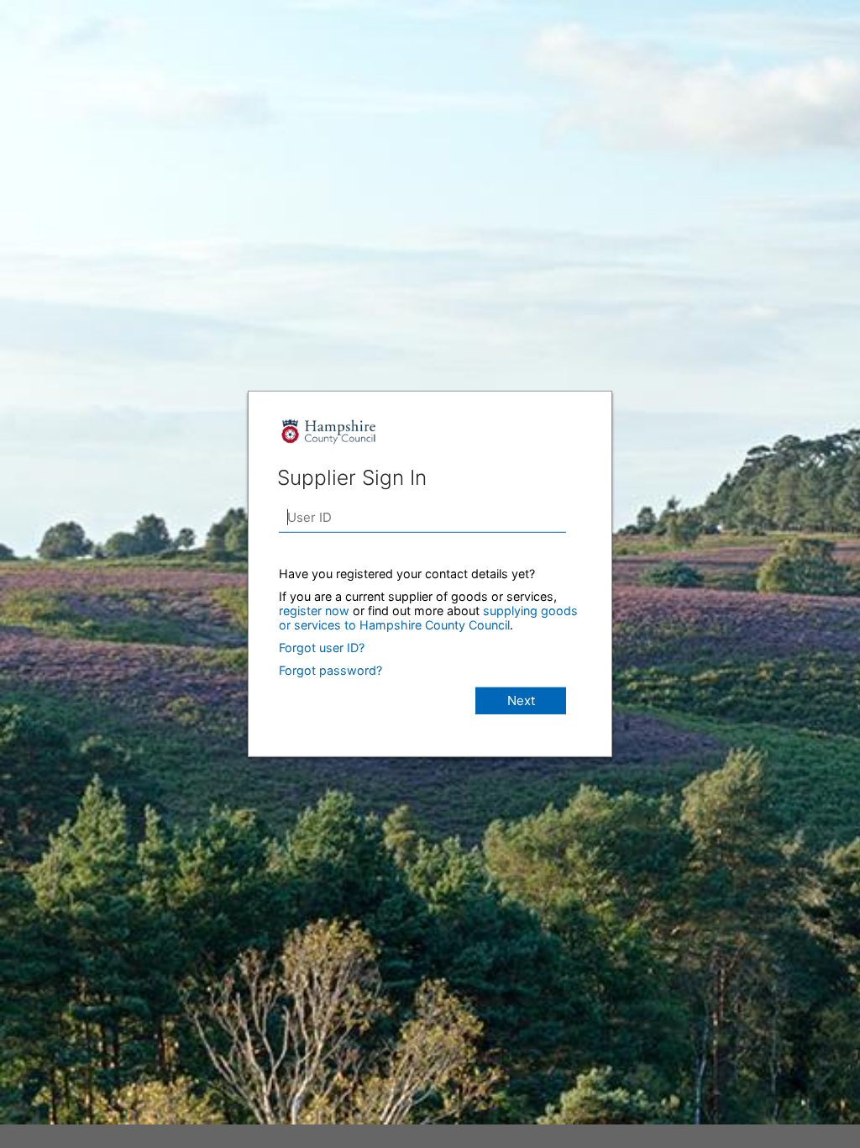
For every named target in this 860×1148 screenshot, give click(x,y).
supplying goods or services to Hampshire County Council (428, 617)
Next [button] (521, 700)
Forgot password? (330, 670)
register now (314, 610)
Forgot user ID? (321, 647)
